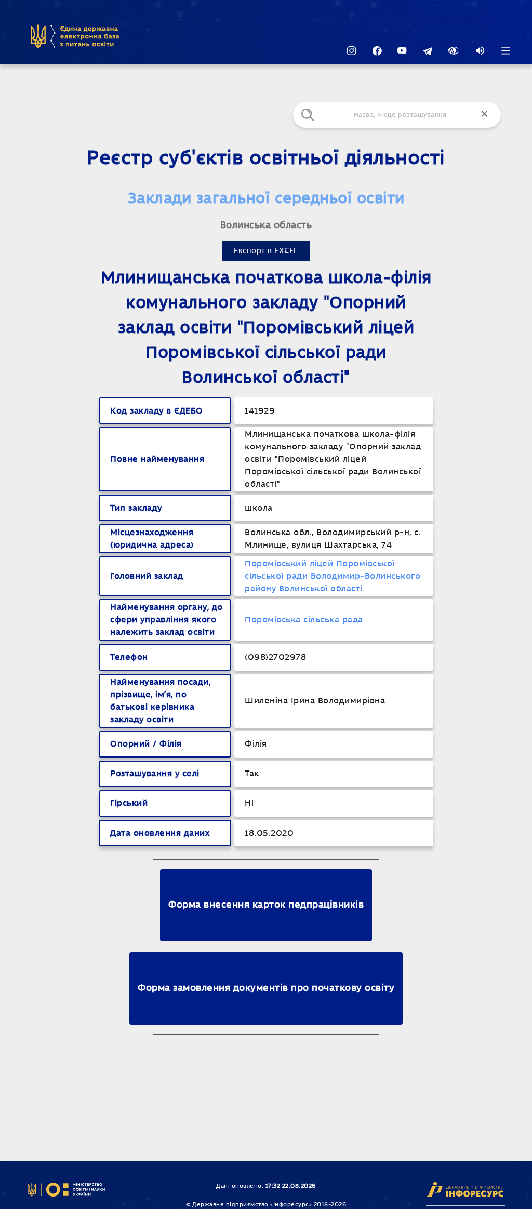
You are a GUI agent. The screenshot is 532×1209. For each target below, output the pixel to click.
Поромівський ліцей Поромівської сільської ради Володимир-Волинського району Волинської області (332, 576)
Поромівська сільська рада (304, 620)
